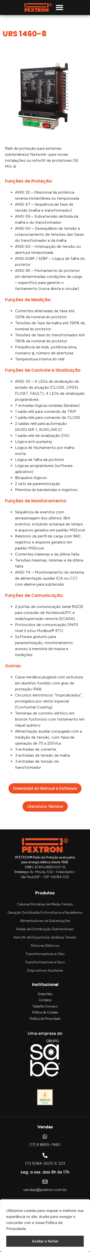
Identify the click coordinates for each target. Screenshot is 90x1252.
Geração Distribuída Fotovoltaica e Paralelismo (45, 912)
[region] (45, 1225)
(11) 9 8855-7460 (45, 1144)
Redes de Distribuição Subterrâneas (45, 929)
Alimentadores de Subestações (45, 921)
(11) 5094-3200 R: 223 (45, 1163)
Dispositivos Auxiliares (45, 970)
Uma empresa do (45, 1033)
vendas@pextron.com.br (45, 1189)
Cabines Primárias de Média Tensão (45, 904)
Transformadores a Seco (45, 962)
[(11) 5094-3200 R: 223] (45, 1155)
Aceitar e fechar (45, 1241)
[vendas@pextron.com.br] (45, 1181)
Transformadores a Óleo (45, 954)
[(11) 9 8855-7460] (45, 1136)
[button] (60, 8)
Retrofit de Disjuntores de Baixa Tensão (45, 937)
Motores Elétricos (45, 946)
